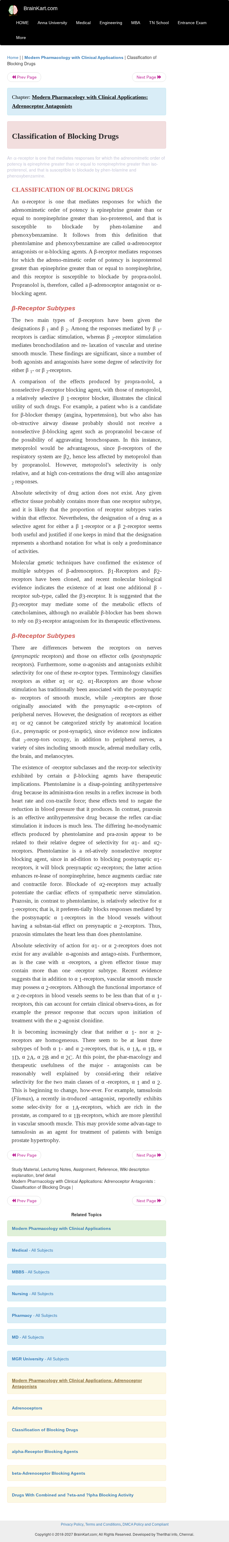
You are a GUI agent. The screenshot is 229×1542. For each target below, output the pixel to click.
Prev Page (26, 77)
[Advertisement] (198, 143)
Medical (83, 22)
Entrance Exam (192, 22)
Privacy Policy (72, 1524)
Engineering (111, 22)
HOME (22, 22)
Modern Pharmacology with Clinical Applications (73, 57)
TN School (159, 22)
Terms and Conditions (103, 1524)
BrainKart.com (41, 8)
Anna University (52, 22)
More (21, 37)
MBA (135, 22)
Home (12, 57)
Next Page (147, 77)
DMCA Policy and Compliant (145, 1524)
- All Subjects (32, 1250)
